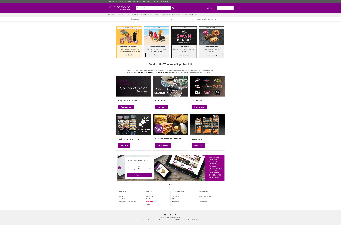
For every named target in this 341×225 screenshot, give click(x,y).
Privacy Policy (203, 199)
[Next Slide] (222, 168)
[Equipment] (207, 124)
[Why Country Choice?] (133, 86)
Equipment (149, 196)
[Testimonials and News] (133, 124)
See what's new (184, 55)
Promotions (149, 201)
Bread (141, 72)
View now (157, 55)
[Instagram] (165, 215)
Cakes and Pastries (149, 72)
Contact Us (175, 196)
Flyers (148, 204)
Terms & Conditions (205, 196)
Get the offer (129, 55)
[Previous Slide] (119, 168)
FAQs (174, 199)
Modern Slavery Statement (127, 201)
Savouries (159, 72)
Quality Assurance (124, 199)
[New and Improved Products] (170, 124)
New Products (150, 199)
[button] (173, 8)
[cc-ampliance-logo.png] (118, 8)
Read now (124, 145)
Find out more (126, 107)
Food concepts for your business (206, 19)
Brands (121, 196)
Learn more (162, 107)
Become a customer (225, 8)
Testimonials (135, 19)
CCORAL (170, 19)
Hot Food (166, 72)
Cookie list (175, 201)
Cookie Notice (203, 201)
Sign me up (139, 175)
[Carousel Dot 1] (169, 184)
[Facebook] (170, 215)
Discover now (199, 107)
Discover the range (211, 55)
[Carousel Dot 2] (171, 184)
